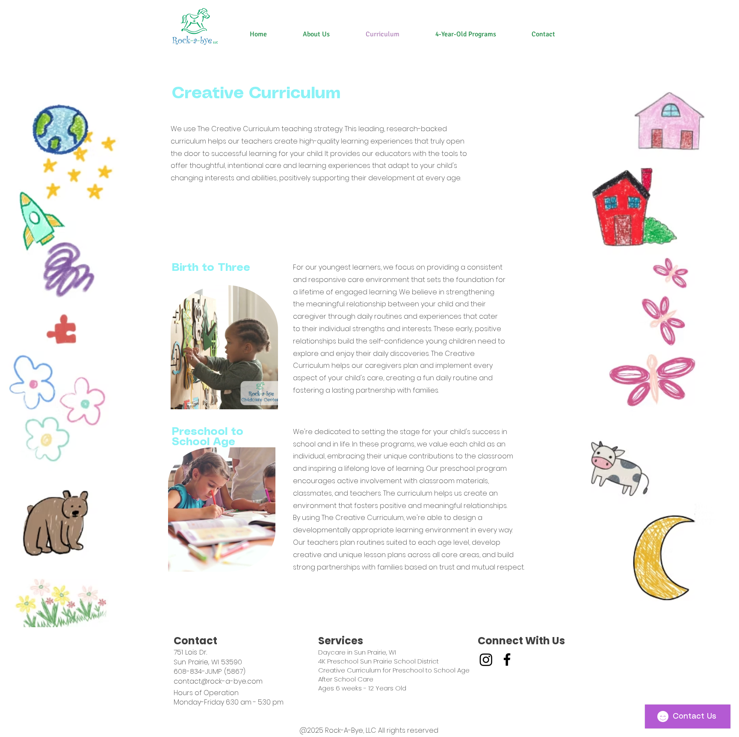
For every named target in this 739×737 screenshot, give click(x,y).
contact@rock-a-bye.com (218, 681)
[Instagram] (486, 659)
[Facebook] (507, 659)
